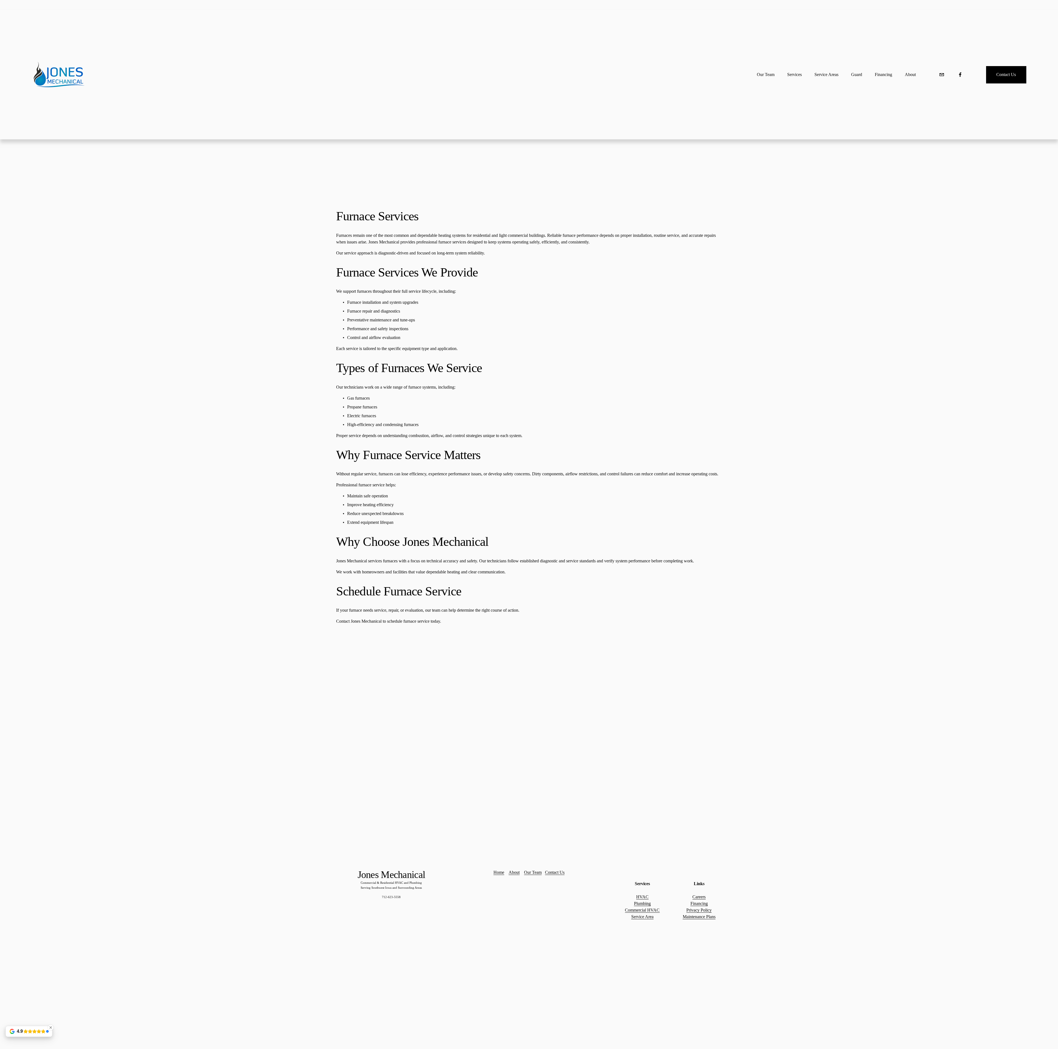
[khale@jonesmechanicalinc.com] (941, 74)
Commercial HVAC (642, 910)
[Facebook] (960, 74)
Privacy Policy (699, 910)
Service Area (642, 916)
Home (498, 872)
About (910, 74)
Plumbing (642, 903)
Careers (699, 897)
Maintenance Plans (699, 916)
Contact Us (1006, 74)
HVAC (642, 897)
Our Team (533, 872)
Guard (856, 74)
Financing (699, 903)
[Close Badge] (50, 1027)
